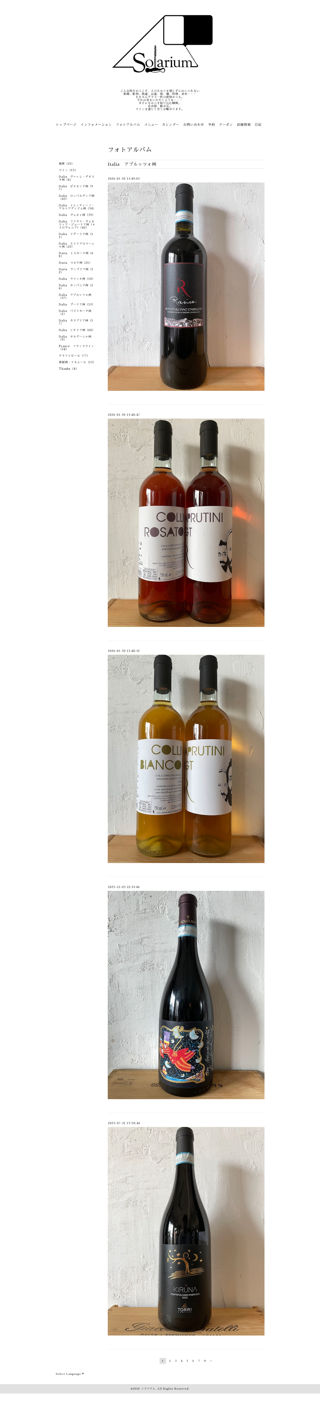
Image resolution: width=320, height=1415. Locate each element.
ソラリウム (148, 1388)
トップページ (66, 124)
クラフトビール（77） (74, 355)
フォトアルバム (128, 124)
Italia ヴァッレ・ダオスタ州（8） (76, 178)
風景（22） (66, 163)
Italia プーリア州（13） (77, 304)
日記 (258, 124)
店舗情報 (244, 124)
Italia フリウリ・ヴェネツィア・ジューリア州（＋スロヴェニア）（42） (77, 224)
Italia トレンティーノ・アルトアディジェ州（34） (77, 207)
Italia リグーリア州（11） (76, 236)
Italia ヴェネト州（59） (77, 215)
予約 (211, 124)
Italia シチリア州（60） (77, 330)
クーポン (226, 124)
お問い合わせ (193, 124)
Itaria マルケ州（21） (75, 262)
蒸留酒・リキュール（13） (77, 362)
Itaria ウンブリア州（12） (76, 271)
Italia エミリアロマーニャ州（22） (76, 245)
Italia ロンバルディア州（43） (76, 197)
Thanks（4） (69, 368)
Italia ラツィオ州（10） (77, 278)
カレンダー (170, 124)
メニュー (151, 124)
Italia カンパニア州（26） (76, 287)
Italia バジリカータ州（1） (75, 312)
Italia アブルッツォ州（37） (75, 296)
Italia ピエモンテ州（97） (76, 188)
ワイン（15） (68, 170)
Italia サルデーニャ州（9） (75, 338)
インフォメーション (96, 124)
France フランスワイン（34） (76, 348)
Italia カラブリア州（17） (76, 322)
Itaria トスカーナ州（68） (76, 255)
